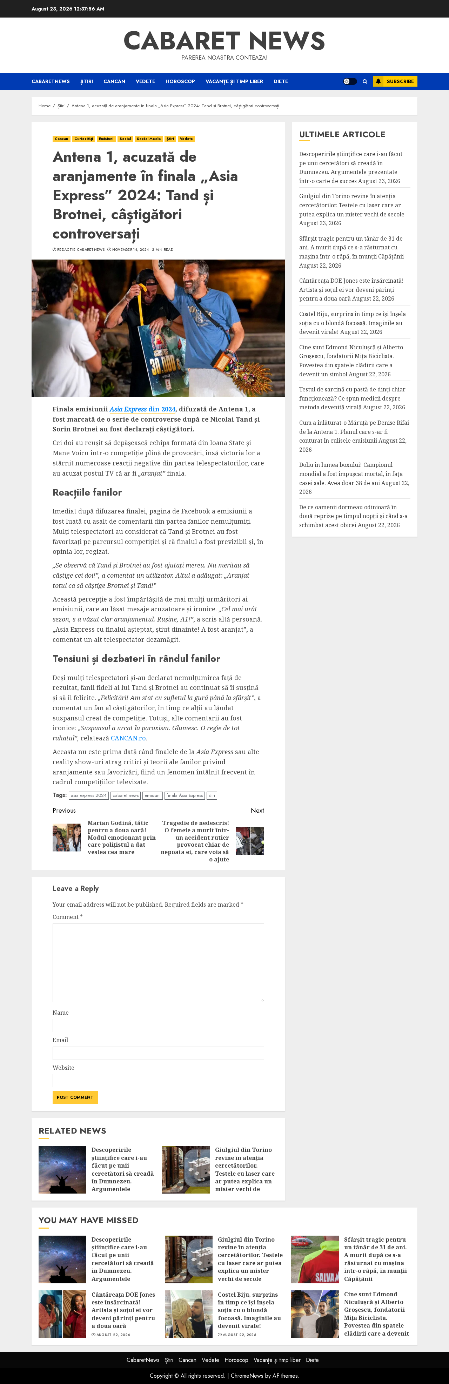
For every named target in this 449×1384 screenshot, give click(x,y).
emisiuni (153, 795)
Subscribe (400, 81)
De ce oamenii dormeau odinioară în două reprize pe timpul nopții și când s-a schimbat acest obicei (353, 516)
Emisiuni (106, 138)
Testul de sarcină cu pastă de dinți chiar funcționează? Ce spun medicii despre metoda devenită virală (352, 398)
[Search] (365, 81)
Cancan (114, 81)
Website (63, 1067)
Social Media (149, 138)
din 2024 (142, 409)
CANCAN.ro (128, 738)
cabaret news (126, 795)
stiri (212, 795)
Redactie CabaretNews (81, 249)
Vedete (145, 81)
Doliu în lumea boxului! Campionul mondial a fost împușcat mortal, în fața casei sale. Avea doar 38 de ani (351, 474)
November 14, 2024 (130, 249)
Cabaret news (224, 40)
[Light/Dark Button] (350, 81)
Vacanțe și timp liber (234, 81)
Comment (68, 917)
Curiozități (83, 138)
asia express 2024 (89, 795)
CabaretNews (51, 81)
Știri (86, 81)
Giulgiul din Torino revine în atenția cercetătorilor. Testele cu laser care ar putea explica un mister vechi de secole (245, 1173)
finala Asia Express (185, 795)
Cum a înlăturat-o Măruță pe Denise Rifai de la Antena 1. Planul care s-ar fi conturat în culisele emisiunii (354, 431)
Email (60, 1040)
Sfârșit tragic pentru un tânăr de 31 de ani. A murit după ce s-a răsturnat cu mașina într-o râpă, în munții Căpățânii (351, 247)
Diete (281, 81)
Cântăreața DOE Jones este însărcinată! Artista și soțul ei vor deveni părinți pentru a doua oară (351, 290)
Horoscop (180, 81)
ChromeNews (247, 1376)
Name (61, 1012)
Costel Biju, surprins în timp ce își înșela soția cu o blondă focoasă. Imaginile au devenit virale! (352, 323)
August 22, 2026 (113, 1334)
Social (125, 138)
